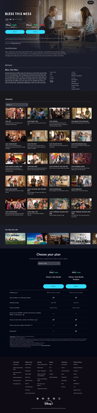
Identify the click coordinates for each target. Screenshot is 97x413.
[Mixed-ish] (37, 238)
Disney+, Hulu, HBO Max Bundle (42, 379)
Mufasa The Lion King (78, 393)
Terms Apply (12, 336)
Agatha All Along (77, 390)
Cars (74, 386)
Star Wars (51, 374)
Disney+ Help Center (46, 345)
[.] (37, 398)
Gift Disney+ (27, 390)
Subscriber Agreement (17, 377)
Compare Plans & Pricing (42, 388)
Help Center (27, 377)
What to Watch (28, 374)
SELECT (15, 32)
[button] (30, 362)
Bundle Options (40, 367)
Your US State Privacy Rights (17, 373)
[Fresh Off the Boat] (80, 238)
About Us (27, 383)
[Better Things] (59, 238)
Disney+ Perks (28, 367)
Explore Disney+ (28, 364)
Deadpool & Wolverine (78, 367)
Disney (50, 364)
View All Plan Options (11, 48)
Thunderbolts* (76, 383)
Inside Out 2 (76, 370)
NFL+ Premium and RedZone (41, 384)
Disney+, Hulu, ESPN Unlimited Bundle (41, 375)
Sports (62, 374)
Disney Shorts (64, 377)
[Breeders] (15, 238)
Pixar (50, 367)
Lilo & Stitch (76, 377)
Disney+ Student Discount (42, 364)
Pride (62, 383)
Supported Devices (28, 380)
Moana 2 (75, 374)
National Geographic (53, 377)
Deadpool (75, 364)
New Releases (28, 370)
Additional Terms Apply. (16, 43)
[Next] (94, 238)
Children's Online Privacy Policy (18, 368)
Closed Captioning (28, 386)
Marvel (50, 370)
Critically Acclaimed (65, 370)
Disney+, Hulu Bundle (41, 370)
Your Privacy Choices (17, 380)
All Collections (64, 364)
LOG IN (91, 2)
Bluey (75, 380)
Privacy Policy (15, 364)
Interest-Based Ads (16, 383)
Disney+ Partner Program (30, 393)
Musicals (63, 367)
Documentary (64, 380)
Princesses (63, 386)
